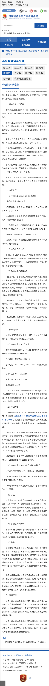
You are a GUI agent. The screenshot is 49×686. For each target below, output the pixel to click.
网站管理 (17, 655)
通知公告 (8, 45)
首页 (9, 40)
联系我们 (28, 655)
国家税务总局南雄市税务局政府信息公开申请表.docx (25, 642)
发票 (29, 33)
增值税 (9, 33)
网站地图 (6, 655)
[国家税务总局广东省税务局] (21, 17)
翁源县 (39, 73)
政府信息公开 (34, 51)
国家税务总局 (7, 5)
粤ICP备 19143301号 (34, 667)
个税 (4, 33)
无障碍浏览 (18, 2)
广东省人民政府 (21, 5)
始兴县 (28, 73)
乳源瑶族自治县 (22, 78)
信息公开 (26, 40)
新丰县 (6, 78)
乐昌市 (39, 68)
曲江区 (28, 68)
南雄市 (24, 51)
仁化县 (17, 73)
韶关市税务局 (15, 51)
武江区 (17, 68)
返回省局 (42, 42)
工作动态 (26, 45)
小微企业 (16, 33)
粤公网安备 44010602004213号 (15, 671)
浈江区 (6, 68)
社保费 (23, 33)
